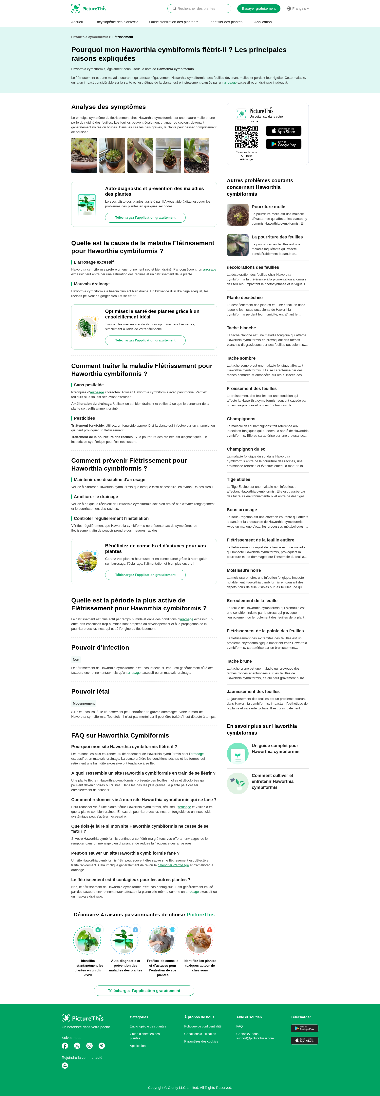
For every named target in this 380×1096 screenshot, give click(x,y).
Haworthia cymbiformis (89, 37)
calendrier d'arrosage (173, 865)
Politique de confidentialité (202, 1026)
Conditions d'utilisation (200, 1034)
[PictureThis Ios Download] (283, 131)
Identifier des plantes (226, 22)
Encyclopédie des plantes (148, 1026)
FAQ (239, 1026)
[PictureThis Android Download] (283, 144)
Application (263, 22)
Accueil (77, 22)
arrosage (230, 82)
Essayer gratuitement (259, 8)
